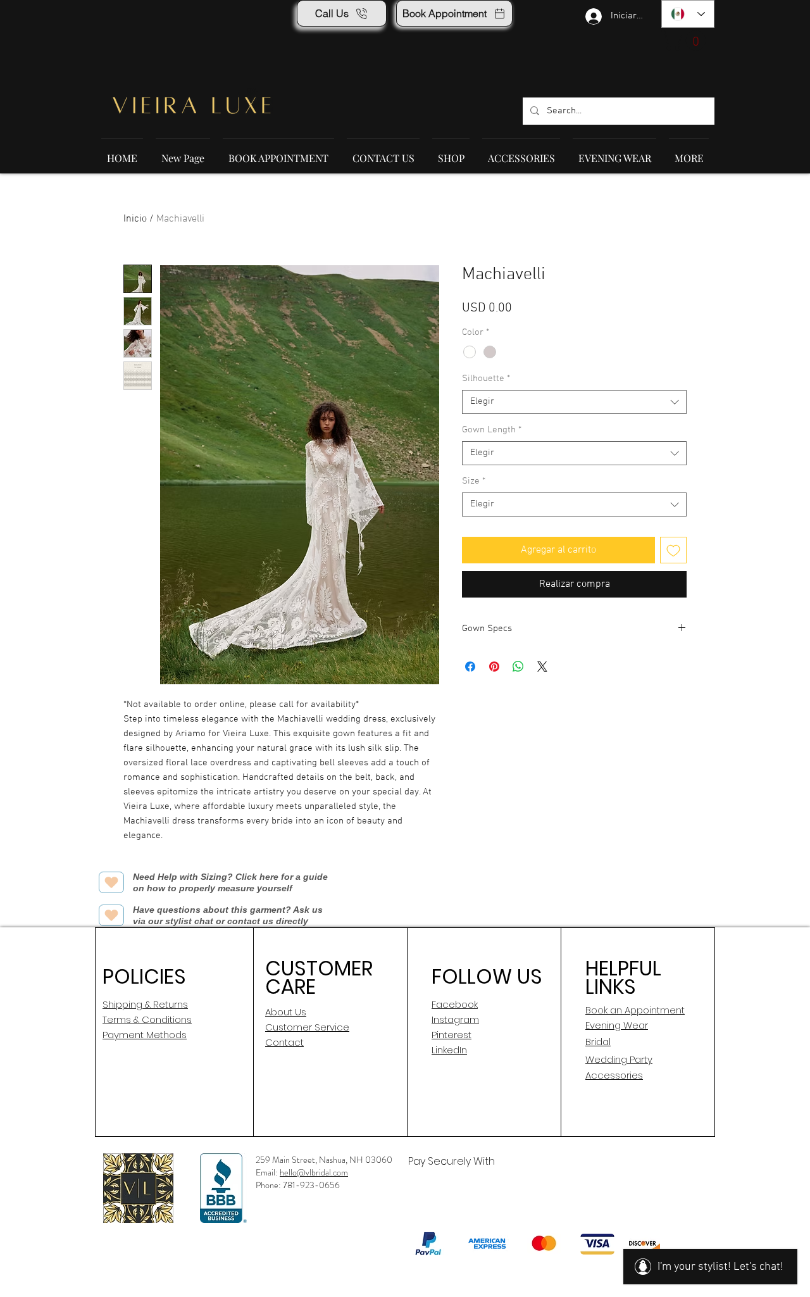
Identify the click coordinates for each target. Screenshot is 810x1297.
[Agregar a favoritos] (673, 550)
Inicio (135, 219)
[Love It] (111, 882)
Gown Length (491, 429)
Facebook (455, 1004)
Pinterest (451, 1034)
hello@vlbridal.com (314, 1172)
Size (473, 481)
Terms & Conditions (147, 1019)
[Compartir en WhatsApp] (518, 666)
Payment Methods (145, 1034)
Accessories (614, 1075)
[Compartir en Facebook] (470, 666)
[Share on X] (542, 666)
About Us (285, 1011)
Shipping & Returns (145, 1004)
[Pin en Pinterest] (494, 666)
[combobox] (574, 402)
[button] (686, 40)
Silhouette (486, 378)
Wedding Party (618, 1059)
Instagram (455, 1019)
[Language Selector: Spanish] (687, 14)
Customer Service (307, 1027)
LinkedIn (449, 1049)
